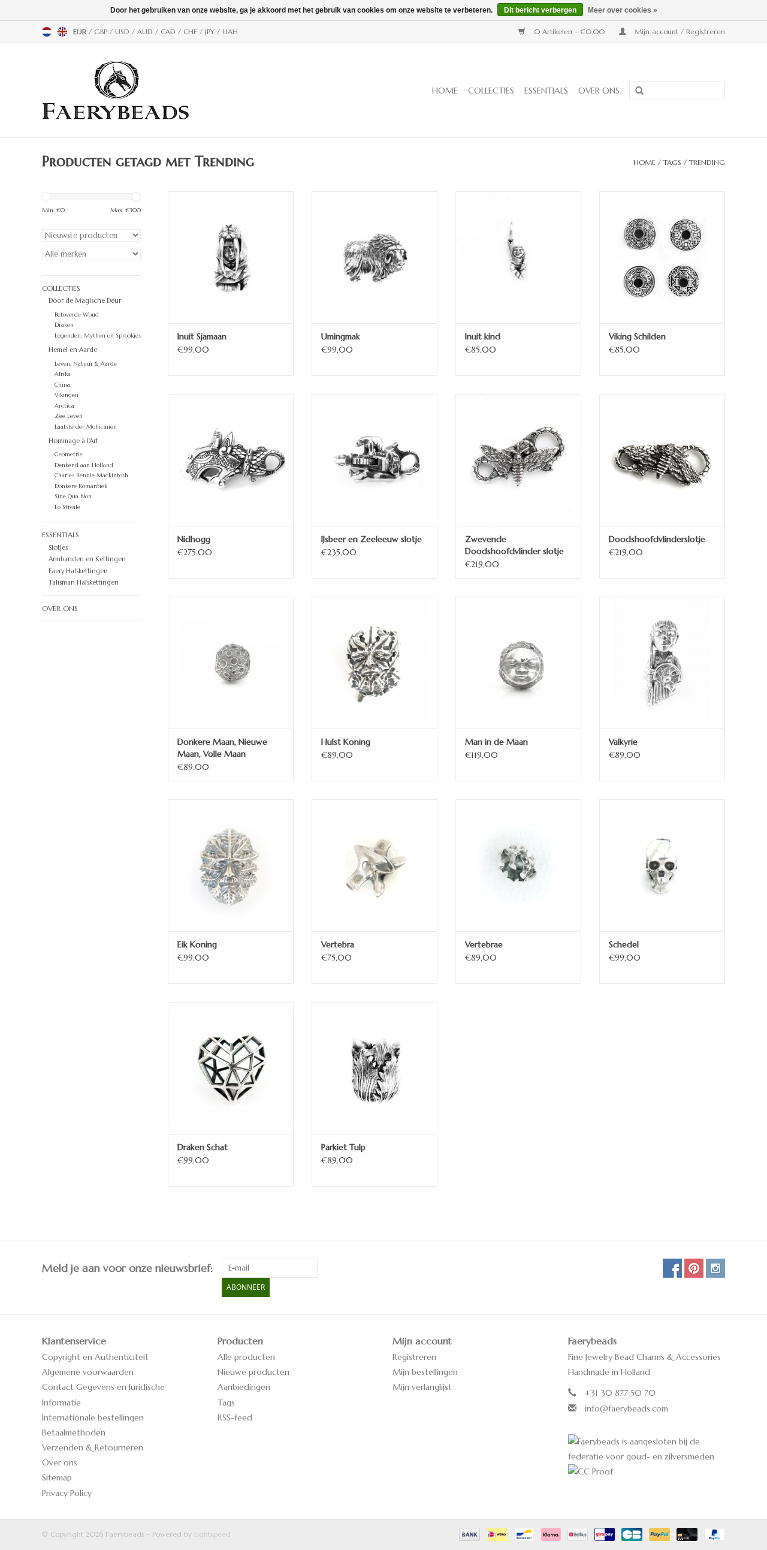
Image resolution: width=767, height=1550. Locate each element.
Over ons (599, 90)
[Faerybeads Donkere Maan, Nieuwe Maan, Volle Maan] (231, 663)
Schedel (624, 944)
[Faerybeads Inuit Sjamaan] (231, 257)
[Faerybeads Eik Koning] (231, 865)
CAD (169, 31)
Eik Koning (197, 944)
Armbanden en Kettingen (87, 559)
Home (445, 90)
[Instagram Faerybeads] (715, 1268)
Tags (672, 162)
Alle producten (246, 1357)
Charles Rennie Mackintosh (91, 475)
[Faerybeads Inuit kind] (518, 257)
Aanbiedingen (244, 1387)
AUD (146, 31)
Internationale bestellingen (93, 1417)
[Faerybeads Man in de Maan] (518, 663)
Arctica (64, 406)
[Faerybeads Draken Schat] (231, 1068)
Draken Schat (202, 1147)
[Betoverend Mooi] (155, 90)
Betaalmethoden (73, 1432)
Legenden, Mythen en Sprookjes (98, 335)
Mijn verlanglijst (422, 1387)
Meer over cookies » (622, 10)
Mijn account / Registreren (678, 31)
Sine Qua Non (73, 496)
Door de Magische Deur (85, 300)
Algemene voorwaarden (88, 1372)
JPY (211, 31)
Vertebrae (484, 944)
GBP (102, 31)
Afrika (63, 374)
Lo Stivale (67, 507)
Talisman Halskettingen (84, 582)
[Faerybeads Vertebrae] (518, 865)
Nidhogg (193, 539)
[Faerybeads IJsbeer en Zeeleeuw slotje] (374, 460)
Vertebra (337, 944)
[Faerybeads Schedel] (662, 865)
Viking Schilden (637, 336)
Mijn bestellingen (425, 1372)
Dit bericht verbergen (540, 10)
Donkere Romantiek (81, 486)
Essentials (546, 90)
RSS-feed (235, 1417)
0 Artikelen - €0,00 (569, 31)
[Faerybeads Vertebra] (374, 865)
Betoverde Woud (77, 314)
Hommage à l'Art (73, 441)
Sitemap (57, 1477)
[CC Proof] (647, 1471)
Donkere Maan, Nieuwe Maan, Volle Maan (222, 747)
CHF (191, 31)
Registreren (414, 1357)
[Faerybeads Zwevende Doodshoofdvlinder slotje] (518, 460)
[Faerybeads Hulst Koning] (374, 663)
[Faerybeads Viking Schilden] (662, 257)
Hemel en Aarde (73, 349)
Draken (64, 325)
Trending (707, 162)
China (62, 385)
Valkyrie (623, 741)
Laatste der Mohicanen (86, 427)
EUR (81, 31)
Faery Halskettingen (78, 571)
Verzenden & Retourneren (92, 1447)
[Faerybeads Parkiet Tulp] (374, 1068)
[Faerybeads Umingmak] (374, 257)
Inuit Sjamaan (202, 336)
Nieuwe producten (253, 1372)
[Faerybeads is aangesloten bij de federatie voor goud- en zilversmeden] (647, 1449)
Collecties (491, 90)
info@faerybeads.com (626, 1408)
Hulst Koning (345, 741)
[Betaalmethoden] (468, 1533)
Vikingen (66, 395)
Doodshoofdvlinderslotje (657, 539)
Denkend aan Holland (84, 465)
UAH (230, 31)
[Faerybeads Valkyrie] (662, 663)
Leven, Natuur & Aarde (86, 364)
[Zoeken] (635, 91)
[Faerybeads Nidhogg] (231, 460)
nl (47, 32)
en (62, 32)
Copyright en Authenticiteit (95, 1357)
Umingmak (340, 336)
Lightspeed (212, 1534)
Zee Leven (69, 416)
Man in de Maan (496, 741)
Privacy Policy (67, 1493)
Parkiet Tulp (343, 1147)
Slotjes (58, 547)
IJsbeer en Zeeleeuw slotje (371, 539)
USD (123, 31)
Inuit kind (482, 336)
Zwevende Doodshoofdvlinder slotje (514, 545)
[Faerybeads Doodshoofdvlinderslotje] (662, 460)
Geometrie (69, 454)
